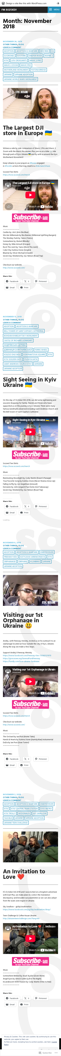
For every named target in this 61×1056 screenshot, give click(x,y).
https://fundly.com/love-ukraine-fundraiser (21, 661)
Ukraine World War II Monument (20, 79)
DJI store (21, 56)
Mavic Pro (26, 65)
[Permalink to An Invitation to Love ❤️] (30, 861)
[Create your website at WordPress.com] (30, 3)
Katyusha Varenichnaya (32, 557)
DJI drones (9, 56)
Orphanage (10, 561)
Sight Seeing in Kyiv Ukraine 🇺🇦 (29, 382)
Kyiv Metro (46, 809)
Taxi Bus (8, 818)
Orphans (23, 561)
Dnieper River (35, 56)
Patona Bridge (38, 70)
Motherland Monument (16, 70)
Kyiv (6, 60)
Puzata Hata (30, 359)
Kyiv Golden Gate (13, 359)
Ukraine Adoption (24, 74)
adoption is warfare (26, 51)
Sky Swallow (39, 813)
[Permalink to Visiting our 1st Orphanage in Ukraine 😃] (30, 605)
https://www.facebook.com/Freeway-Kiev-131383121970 (27, 655)
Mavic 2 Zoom (11, 65)
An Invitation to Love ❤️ (24, 874)
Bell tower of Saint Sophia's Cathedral (24, 331)
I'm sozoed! (9, 10)
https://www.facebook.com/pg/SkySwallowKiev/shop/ (26, 909)
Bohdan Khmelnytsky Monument (20, 336)
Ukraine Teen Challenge (16, 823)
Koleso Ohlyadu (12, 354)
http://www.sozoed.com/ (14, 267)
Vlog (21, 44)
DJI (52, 51)
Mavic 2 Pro (35, 60)
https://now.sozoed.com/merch (16, 174)
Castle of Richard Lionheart (18, 340)
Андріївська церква (15, 345)
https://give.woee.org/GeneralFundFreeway (21, 658)
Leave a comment (12, 47)
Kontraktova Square (34, 354)
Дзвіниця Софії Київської (18, 350)
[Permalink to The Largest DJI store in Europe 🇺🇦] (30, 118)
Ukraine (8, 74)
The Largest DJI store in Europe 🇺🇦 (27, 130)
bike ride (44, 51)
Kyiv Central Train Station (24, 809)
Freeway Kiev (10, 557)
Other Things (10, 44)
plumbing (35, 561)
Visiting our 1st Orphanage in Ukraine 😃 (23, 621)
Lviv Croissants (19, 60)
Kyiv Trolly (10, 813)
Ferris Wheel (41, 350)
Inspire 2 (49, 56)
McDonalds (24, 813)
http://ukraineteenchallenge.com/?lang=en (21, 918)
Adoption (9, 51)
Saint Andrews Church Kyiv (18, 364)
